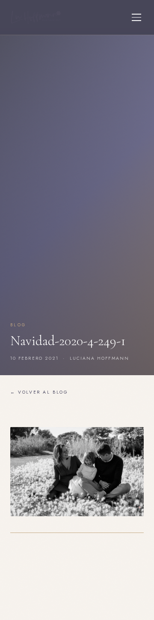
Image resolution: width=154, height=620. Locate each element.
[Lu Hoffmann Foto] (36, 17)
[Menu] (136, 17)
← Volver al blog (39, 392)
